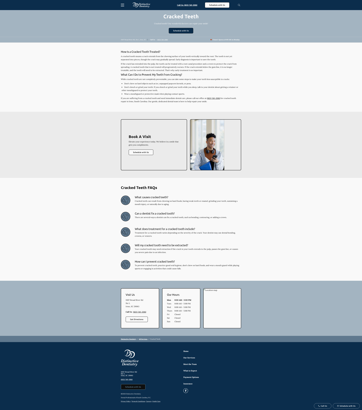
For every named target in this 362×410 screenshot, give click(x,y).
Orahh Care (156, 401)
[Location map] (222, 308)
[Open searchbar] (239, 5)
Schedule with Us (217, 5)
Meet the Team (190, 364)
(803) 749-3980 (162, 40)
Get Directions (136, 319)
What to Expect (190, 370)
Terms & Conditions (138, 401)
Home (186, 351)
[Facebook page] (185, 390)
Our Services (189, 357)
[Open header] (123, 5)
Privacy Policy (126, 401)
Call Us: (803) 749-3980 (187, 5)
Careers (148, 401)
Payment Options (191, 377)
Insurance (188, 383)
